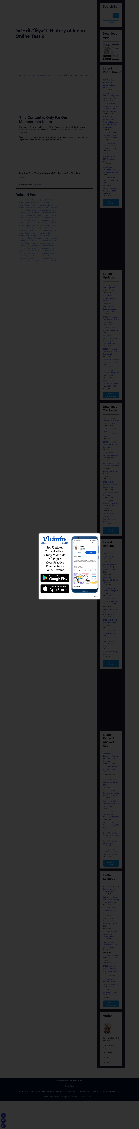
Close (96, 597)
